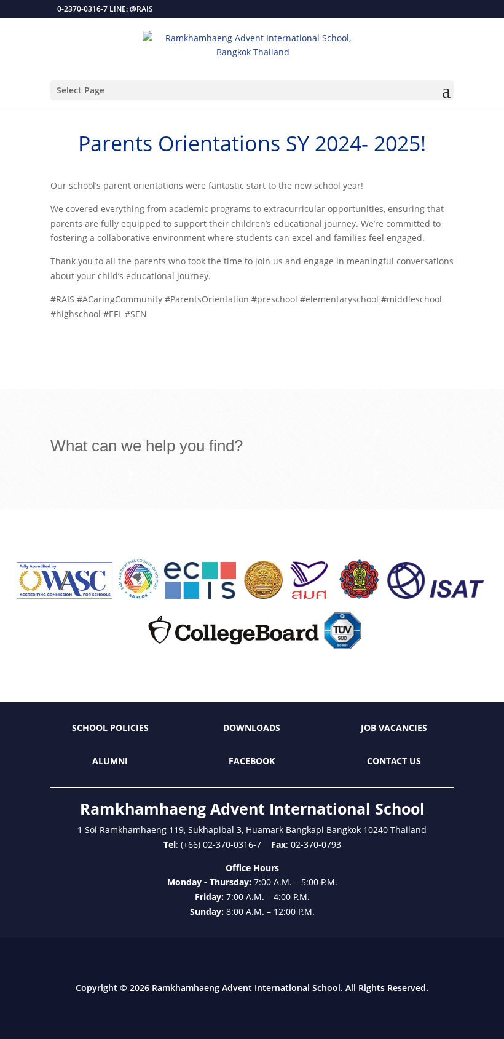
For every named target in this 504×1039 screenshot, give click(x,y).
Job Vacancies (394, 727)
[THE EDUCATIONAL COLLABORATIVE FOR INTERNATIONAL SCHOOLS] (200, 595)
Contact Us (394, 761)
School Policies (110, 727)
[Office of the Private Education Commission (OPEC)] (359, 595)
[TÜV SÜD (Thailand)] (342, 646)
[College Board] (233, 646)
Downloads (251, 727)
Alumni (110, 761)
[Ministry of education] (263, 595)
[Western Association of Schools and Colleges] (64, 595)
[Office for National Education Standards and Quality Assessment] (309, 595)
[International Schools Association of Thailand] (435, 595)
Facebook (252, 761)
